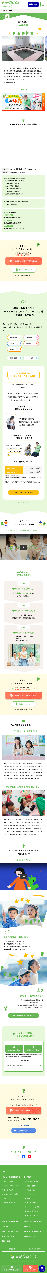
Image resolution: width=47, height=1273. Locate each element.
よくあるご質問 (8, 1236)
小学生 (12, 343)
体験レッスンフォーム (24, 593)
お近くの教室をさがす (10, 1231)
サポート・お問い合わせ (33, 1231)
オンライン (30, 358)
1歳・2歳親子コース (32, 1181)
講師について (9, 1181)
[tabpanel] (23, 48)
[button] (18, 502)
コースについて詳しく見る (23, 492)
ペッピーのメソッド (11, 1186)
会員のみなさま (29, 1236)
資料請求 (34, 4)
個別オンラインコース (33, 1211)
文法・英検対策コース (33, 1202)
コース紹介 (28, 1177)
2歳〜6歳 (29, 337)
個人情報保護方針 (35, 1249)
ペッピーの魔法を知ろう (11, 1177)
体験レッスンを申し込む (26, 261)
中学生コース (30, 1194)
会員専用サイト (6, 6)
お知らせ (5, 1226)
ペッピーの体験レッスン (33, 1221)
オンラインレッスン (32, 1207)
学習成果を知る (9, 1202)
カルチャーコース (31, 1215)
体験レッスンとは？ (25, 270)
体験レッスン (30, 1270)
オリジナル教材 (9, 1190)
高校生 (12, 349)
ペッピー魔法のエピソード (12, 1221)
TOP (4, 11)
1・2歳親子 (13, 337)
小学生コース (30, 1190)
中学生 (28, 343)
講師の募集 (6, 1241)
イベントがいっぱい (11, 1194)
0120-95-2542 (30, 1118)
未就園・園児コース (32, 1186)
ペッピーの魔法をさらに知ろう (23, 1015)
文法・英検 (13, 358)
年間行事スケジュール (12, 1198)
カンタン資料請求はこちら (23, 275)
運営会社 (12, 1249)
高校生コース (30, 1198)
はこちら (26, 1130)
